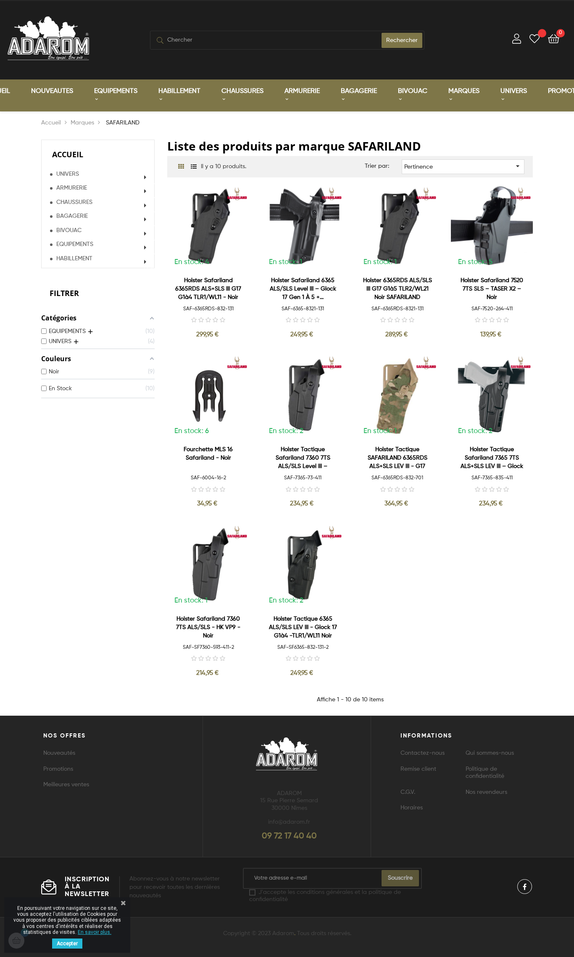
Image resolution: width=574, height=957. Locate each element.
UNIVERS (67, 174)
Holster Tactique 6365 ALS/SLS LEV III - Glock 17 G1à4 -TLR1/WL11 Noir (303, 627)
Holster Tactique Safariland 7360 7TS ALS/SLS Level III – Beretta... (303, 459)
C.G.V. (407, 792)
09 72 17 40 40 (289, 836)
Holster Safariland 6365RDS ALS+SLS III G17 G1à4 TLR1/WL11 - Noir (208, 289)
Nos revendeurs (486, 792)
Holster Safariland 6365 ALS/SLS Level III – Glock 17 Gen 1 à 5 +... (303, 289)
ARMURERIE (71, 188)
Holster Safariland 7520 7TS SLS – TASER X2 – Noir (492, 289)
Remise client (418, 769)
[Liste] (193, 167)
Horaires (411, 808)
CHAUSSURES (74, 202)
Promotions (58, 769)
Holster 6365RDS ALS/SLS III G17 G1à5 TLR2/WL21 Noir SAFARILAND (397, 289)
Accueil (67, 154)
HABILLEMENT (74, 259)
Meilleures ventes (66, 785)
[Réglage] (516, 40)
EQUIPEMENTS (74, 244)
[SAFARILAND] (237, 194)
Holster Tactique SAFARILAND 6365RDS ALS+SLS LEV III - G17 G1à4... (397, 459)
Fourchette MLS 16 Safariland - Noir (208, 454)
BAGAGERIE (72, 216)
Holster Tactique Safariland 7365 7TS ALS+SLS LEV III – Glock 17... (492, 459)
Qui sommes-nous (490, 753)
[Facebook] (524, 886)
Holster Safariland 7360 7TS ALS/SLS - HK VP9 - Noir (208, 627)
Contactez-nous (422, 753)
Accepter (67, 943)
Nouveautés (59, 753)
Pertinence (463, 166)
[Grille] (181, 167)
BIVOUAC (69, 230)
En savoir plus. (94, 932)
